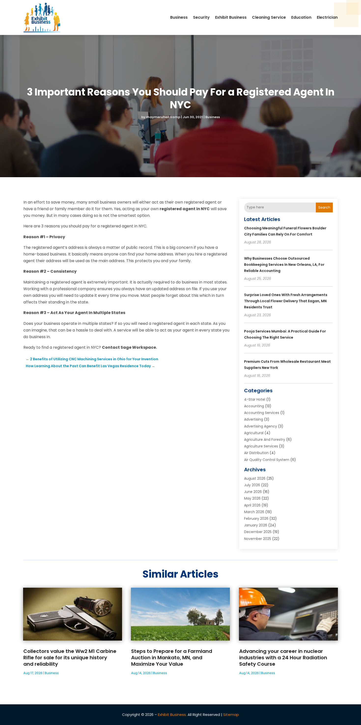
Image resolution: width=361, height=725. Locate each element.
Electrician (327, 17)
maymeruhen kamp (163, 117)
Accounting (254, 406)
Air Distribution (256, 452)
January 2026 (255, 525)
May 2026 (252, 498)
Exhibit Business (231, 17)
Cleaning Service (269, 17)
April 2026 (252, 505)
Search (324, 207)
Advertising (253, 419)
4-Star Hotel (254, 399)
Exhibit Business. (172, 714)
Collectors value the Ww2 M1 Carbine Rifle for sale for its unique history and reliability (69, 657)
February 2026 (256, 518)
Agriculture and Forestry (264, 439)
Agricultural (254, 432)
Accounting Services (261, 412)
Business (179, 17)
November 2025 (257, 538)
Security (201, 17)
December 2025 (258, 531)
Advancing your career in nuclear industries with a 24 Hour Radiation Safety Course (283, 657)
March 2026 (254, 511)
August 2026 (254, 478)
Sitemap (231, 714)
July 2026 (252, 485)
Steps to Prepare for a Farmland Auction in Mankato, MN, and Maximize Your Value (171, 657)
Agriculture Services (261, 446)
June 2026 (253, 491)
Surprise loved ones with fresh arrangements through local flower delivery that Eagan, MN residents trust (285, 301)
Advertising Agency (260, 426)
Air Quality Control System (266, 459)
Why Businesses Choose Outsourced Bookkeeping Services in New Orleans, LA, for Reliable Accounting (284, 264)
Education (301, 17)
